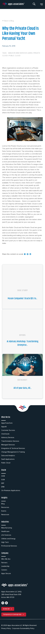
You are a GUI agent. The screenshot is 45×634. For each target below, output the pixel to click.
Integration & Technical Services (13, 448)
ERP (2, 483)
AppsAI (4, 427)
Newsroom (5, 515)
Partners (4, 563)
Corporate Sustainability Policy (23, 628)
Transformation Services (10, 441)
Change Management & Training (13, 452)
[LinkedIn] (2, 604)
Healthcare (5, 531)
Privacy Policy (6, 628)
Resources (5, 507)
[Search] (34, 4)
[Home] (13, 4)
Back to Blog (9, 21)
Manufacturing (6, 528)
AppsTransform (6, 423)
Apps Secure (6, 573)
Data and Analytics (8, 456)
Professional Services (9, 546)
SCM (3, 480)
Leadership (5, 566)
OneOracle (5, 434)
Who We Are (5, 559)
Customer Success (8, 430)
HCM (3, 476)
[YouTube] (6, 604)
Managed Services (8, 445)
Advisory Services (7, 437)
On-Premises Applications (10, 490)
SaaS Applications (8, 459)
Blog (3, 504)
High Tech (5, 542)
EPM (2, 487)
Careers (4, 570)
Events (3, 511)
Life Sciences (6, 535)
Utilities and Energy (8, 539)
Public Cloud (5, 463)
